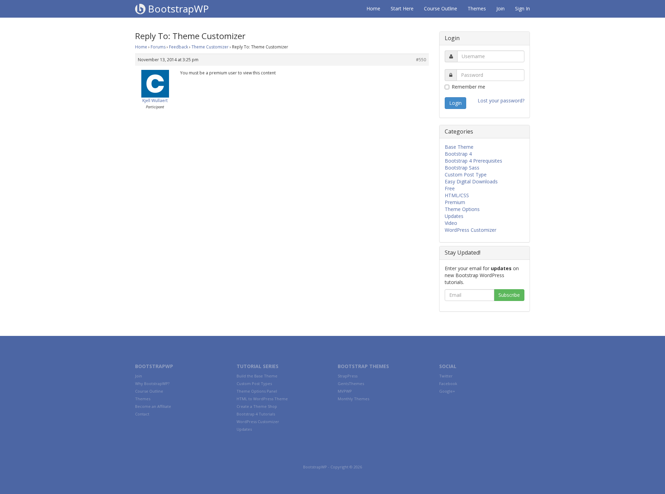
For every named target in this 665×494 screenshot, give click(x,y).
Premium (455, 202)
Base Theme (459, 147)
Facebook (448, 383)
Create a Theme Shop (257, 406)
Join (500, 8)
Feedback (178, 47)
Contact (142, 414)
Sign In (522, 8)
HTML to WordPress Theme (262, 398)
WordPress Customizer (470, 230)
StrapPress (347, 375)
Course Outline (440, 8)
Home (373, 8)
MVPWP (345, 391)
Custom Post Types (254, 383)
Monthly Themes (353, 398)
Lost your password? (501, 100)
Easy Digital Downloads (471, 181)
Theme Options (462, 209)
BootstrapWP (177, 8)
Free (450, 188)
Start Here (402, 8)
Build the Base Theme (257, 375)
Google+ (447, 391)
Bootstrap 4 (458, 153)
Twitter (446, 375)
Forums (158, 47)
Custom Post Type (466, 174)
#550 (421, 60)
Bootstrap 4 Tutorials (256, 414)
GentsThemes (351, 383)
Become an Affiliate (153, 406)
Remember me (468, 86)
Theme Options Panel (257, 391)
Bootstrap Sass (462, 167)
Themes (477, 8)
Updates (454, 216)
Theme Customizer (210, 47)
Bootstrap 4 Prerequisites (473, 160)
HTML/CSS (457, 195)
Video (451, 223)
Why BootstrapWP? (152, 383)
